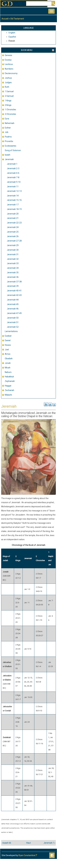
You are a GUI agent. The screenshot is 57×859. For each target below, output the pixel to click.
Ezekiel (8, 336)
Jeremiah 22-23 (14, 223)
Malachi (8, 395)
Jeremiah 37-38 (14, 281)
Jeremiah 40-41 (14, 290)
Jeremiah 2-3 (13, 168)
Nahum (8, 372)
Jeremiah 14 (13, 195)
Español (12, 37)
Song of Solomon (13, 150)
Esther (8, 128)
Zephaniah (10, 381)
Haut (28, 843)
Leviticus (9, 64)
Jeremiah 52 (13, 327)
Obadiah (9, 358)
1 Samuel (9, 91)
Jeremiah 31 (13, 254)
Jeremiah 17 (13, 204)
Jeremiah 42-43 (14, 295)
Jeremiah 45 (13, 304)
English (12, 32)
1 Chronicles (10, 109)
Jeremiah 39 (13, 286)
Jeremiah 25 (13, 232)
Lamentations (11, 331)
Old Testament (17, 18)
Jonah (8, 363)
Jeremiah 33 (13, 263)
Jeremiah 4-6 (13, 173)
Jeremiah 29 (13, 245)
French (12, 41)
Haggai (8, 386)
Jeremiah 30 (13, 250)
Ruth (7, 87)
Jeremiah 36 (13, 277)
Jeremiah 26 (13, 236)
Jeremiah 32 (13, 259)
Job (6, 132)
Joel (7, 349)
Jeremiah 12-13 (14, 191)
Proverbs (9, 141)
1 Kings (8, 100)
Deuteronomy (11, 73)
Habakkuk (9, 376)
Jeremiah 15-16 (14, 200)
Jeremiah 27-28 (14, 241)
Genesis (8, 55)
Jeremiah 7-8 (13, 177)
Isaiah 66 (6, 843)
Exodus (8, 60)
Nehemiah (9, 123)
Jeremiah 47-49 (14, 313)
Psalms (8, 137)
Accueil (5, 18)
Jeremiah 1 (12, 164)
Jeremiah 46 (13, 308)
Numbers (9, 69)
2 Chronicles (10, 114)
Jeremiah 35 (13, 272)
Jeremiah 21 (13, 218)
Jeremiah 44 (13, 300)
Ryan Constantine (27, 855)
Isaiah (7, 155)
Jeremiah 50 (13, 318)
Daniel (8, 340)
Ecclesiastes (10, 146)
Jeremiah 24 (13, 227)
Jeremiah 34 (13, 268)
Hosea (8, 345)
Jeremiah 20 (13, 214)
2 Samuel (9, 96)
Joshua (8, 78)
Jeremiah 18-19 (14, 209)
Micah (7, 367)
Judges (8, 82)
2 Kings (8, 105)
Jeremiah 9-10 (13, 182)
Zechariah (9, 390)
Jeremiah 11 (13, 186)
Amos (7, 354)
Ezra (7, 118)
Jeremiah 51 (13, 322)
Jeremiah (9, 159)
